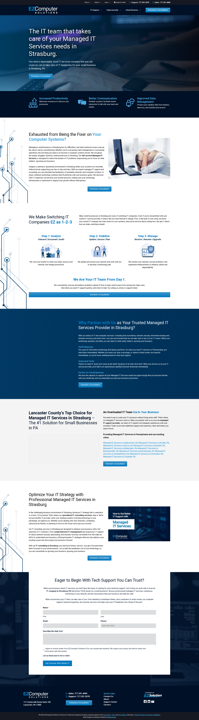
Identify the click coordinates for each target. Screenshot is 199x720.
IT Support (94, 10)
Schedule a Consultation (158, 10)
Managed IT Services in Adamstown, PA (120, 443)
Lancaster (107, 715)
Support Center (120, 2)
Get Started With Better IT (57, 663)
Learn (106, 2)
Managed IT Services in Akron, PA (118, 445)
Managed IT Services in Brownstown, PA (136, 451)
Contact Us (108, 696)
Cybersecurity (112, 10)
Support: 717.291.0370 (140, 2)
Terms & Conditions (153, 715)
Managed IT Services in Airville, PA (154, 443)
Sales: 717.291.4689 (162, 2)
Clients (96, 2)
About (87, 2)
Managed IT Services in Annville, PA (149, 445)
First (44, 616)
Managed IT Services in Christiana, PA (146, 454)
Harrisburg (122, 715)
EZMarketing (111, 717)
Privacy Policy (139, 715)
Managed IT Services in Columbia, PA (119, 456)
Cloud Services (132, 10)
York (113, 715)
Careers (107, 705)
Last (102, 616)
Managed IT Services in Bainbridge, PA (120, 448)
